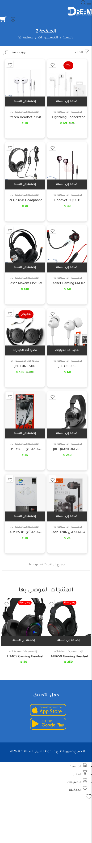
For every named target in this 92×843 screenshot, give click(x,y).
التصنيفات (74, 782)
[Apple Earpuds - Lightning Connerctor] (67, 82)
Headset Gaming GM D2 (67, 283)
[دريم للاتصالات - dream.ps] (79, 11)
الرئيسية (69, 38)
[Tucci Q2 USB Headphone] (25, 165)
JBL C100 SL (67, 366)
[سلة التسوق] (3, 19)
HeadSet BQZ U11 (67, 200)
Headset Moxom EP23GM (24, 283)
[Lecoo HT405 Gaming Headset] (23, 622)
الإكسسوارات (48, 38)
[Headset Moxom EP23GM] (25, 248)
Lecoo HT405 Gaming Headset (24, 657)
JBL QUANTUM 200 (67, 449)
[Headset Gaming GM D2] (67, 248)
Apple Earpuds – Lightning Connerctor (67, 117)
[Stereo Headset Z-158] (25, 82)
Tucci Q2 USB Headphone (24, 200)
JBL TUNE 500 (24, 366)
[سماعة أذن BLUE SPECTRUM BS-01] (25, 497)
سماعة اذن (25, 38)
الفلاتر (78, 53)
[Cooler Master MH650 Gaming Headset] (68, 622)
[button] (67, 101)
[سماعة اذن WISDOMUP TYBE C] (25, 414)
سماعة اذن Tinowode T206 (67, 532)
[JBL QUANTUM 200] (67, 414)
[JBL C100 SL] (67, 331)
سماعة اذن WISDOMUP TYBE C (24, 449)
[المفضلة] (52, 63)
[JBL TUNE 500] (25, 331)
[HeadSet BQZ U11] (67, 165)
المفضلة (75, 790)
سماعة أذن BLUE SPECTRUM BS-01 (24, 532)
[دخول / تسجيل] (13, 19)
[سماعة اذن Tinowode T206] (67, 497)
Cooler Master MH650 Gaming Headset (68, 657)
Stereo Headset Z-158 (24, 117)
